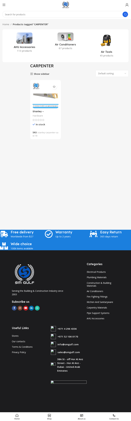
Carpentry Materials (97, 307)
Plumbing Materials (97, 277)
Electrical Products (96, 271)
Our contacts (18, 341)
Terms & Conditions (22, 346)
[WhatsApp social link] (37, 308)
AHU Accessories (95, 318)
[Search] (125, 14)
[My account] (127, 5)
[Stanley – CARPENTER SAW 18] (45, 95)
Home (5, 24)
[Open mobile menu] (4, 5)
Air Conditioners (95, 291)
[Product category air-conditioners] (66, 42)
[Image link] (24, 273)
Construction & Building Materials (99, 284)
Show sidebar (41, 73)
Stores (15, 335)
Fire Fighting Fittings (97, 296)
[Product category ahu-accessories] (24, 43)
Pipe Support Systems (98, 313)
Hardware (38, 115)
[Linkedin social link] (31, 308)
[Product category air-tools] (106, 46)
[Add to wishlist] (54, 87)
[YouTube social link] (25, 308)
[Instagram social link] (20, 308)
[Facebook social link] (14, 308)
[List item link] (69, 328)
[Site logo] (65, 4)
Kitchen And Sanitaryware (100, 302)
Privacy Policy (19, 352)
